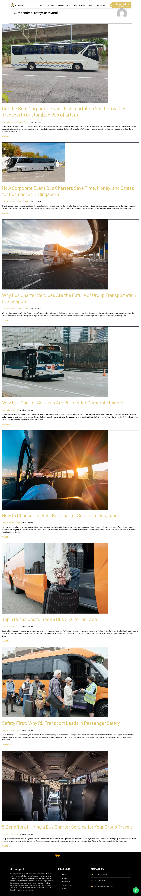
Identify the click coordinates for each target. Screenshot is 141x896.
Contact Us (101, 5)
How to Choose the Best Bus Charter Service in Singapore (60, 515)
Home (41, 5)
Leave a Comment (8, 122)
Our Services (63, 5)
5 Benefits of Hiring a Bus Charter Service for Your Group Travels (67, 827)
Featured (20, 122)
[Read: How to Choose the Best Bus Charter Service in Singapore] (55, 470)
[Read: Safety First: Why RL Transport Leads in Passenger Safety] (55, 682)
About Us (51, 5)
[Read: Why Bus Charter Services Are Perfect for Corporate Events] (55, 361)
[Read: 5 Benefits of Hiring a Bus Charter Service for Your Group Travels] (55, 786)
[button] (136, 890)
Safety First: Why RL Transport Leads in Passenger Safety (61, 723)
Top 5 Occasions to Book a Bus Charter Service (49, 619)
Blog (90, 5)
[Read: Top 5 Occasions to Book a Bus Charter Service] (55, 578)
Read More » (6, 136)
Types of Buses (79, 5)
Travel (26, 122)
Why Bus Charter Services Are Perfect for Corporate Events (62, 402)
